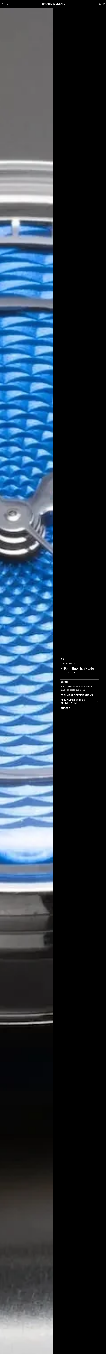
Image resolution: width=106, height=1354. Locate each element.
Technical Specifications (76, 695)
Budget (65, 708)
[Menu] (2, 3)
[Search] (7, 4)
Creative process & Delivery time (72, 702)
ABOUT (64, 681)
